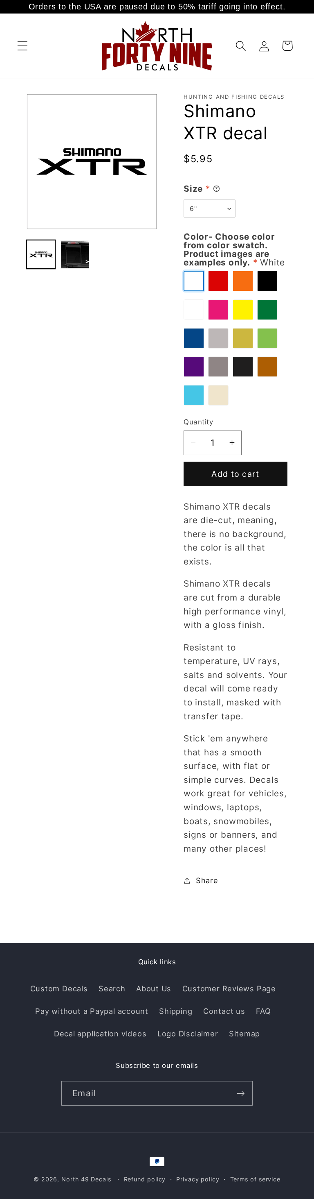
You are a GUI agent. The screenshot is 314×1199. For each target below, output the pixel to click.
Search (112, 988)
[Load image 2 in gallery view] (75, 254)
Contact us (224, 1010)
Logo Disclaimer (187, 1033)
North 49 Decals (86, 1179)
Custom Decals (59, 988)
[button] (22, 45)
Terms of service (255, 1179)
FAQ (263, 1010)
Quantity (198, 422)
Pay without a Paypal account (91, 1010)
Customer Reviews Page (229, 988)
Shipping (175, 1010)
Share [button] (207, 880)
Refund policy (145, 1179)
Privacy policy (198, 1179)
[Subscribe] (240, 1093)
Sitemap (244, 1033)
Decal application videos (100, 1033)
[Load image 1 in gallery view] (41, 254)
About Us (153, 988)
